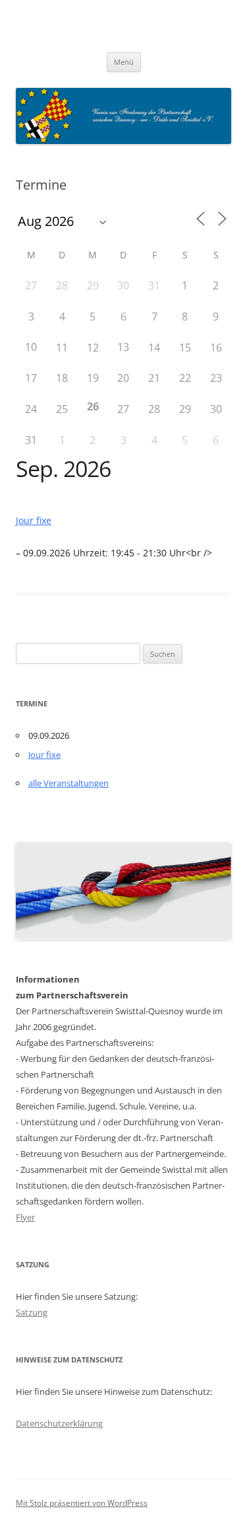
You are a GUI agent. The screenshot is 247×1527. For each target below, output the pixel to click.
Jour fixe (33, 520)
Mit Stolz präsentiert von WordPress (82, 1502)
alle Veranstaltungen (68, 783)
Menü (124, 62)
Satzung (31, 1312)
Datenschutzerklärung (59, 1423)
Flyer (25, 1217)
